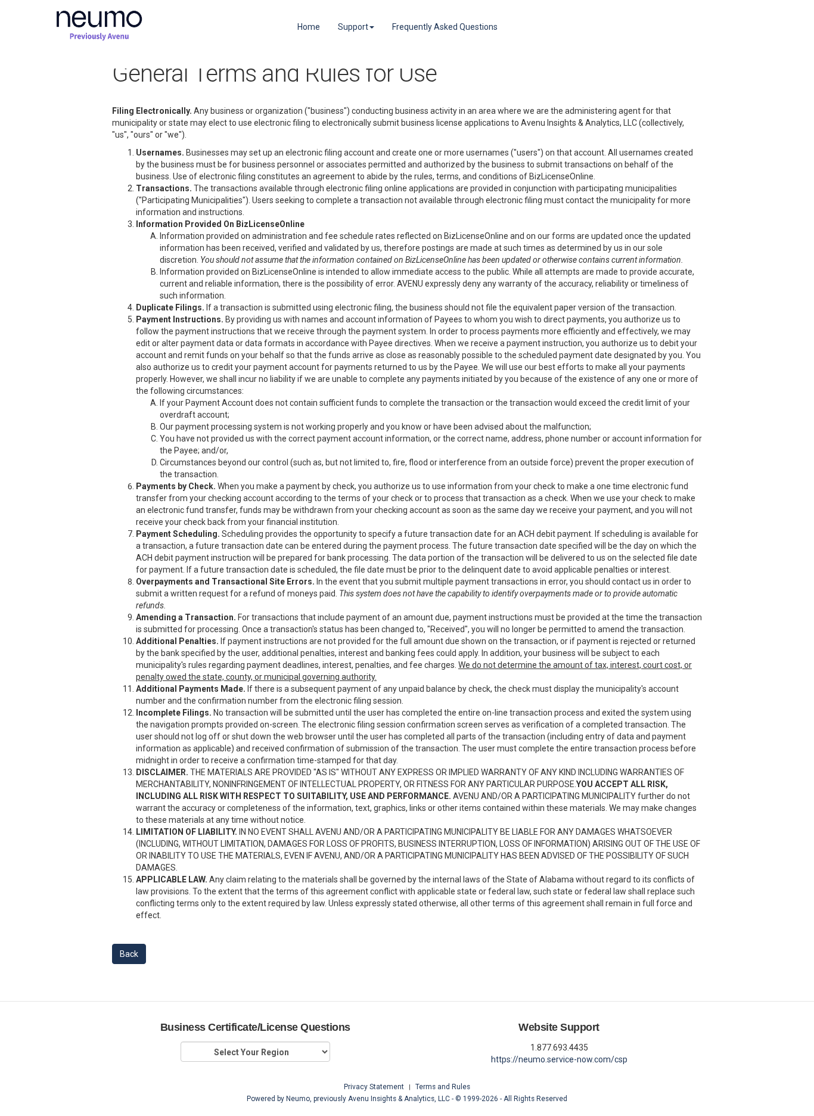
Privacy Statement (374, 1087)
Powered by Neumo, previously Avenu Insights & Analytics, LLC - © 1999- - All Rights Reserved (407, 1099)
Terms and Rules (442, 1087)
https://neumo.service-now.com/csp (559, 1059)
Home (308, 27)
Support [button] (353, 27)
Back (129, 954)
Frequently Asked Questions (445, 27)
